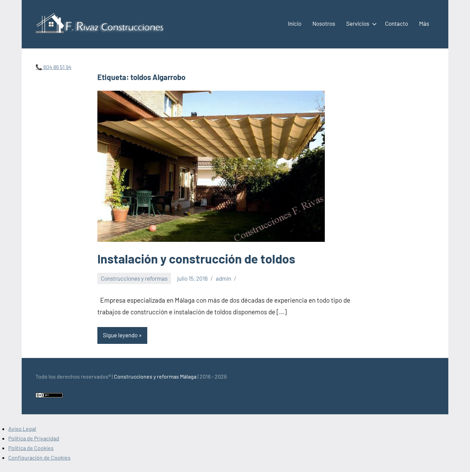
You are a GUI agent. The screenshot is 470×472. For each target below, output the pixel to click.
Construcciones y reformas (134, 278)
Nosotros (323, 23)
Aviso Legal (22, 428)
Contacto (396, 23)
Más (424, 23)
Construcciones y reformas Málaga (155, 376)
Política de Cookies (31, 448)
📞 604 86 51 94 (53, 67)
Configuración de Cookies (39, 457)
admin (223, 278)
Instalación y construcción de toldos (196, 258)
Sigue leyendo (120, 334)
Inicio (294, 23)
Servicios (357, 23)
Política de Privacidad (33, 438)
